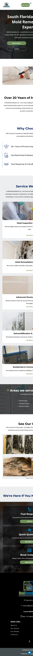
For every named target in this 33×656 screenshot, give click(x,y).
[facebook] (29, 642)
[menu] (30, 3)
